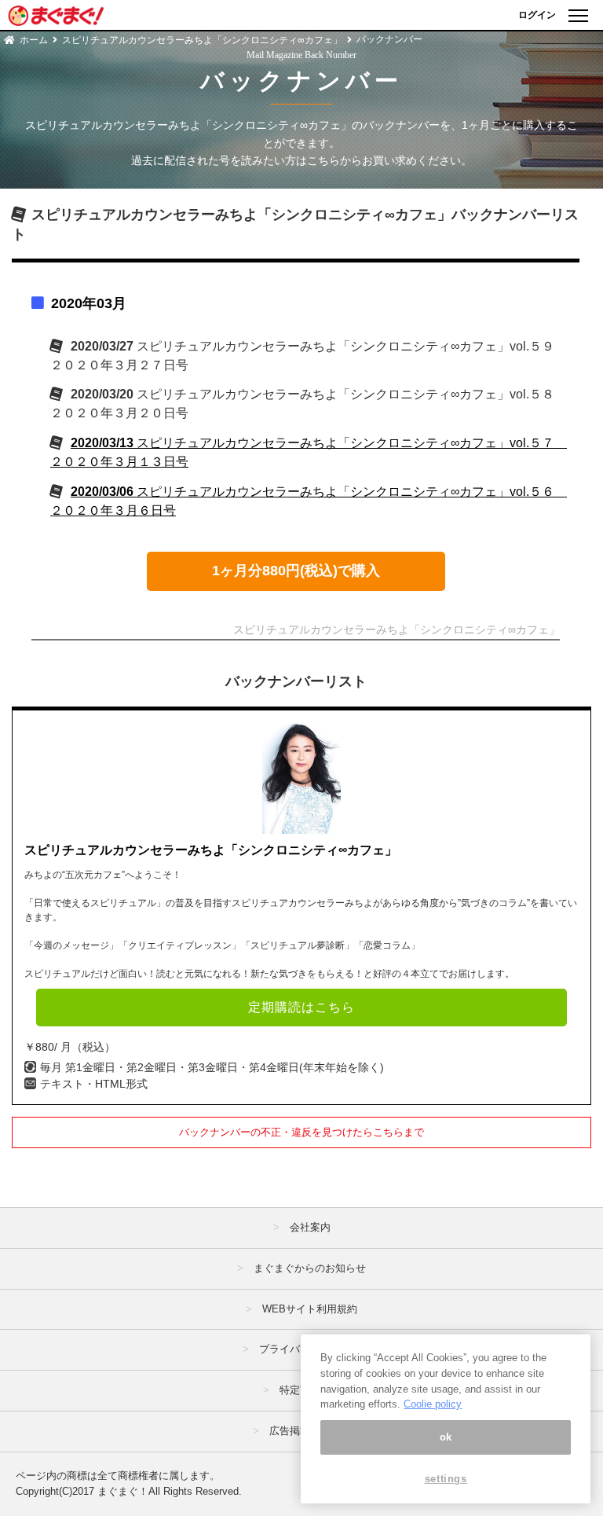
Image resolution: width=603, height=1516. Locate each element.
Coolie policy (433, 1404)
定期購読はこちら (301, 1007)
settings (446, 1479)
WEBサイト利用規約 (309, 1309)
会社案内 (310, 1227)
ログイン (537, 14)
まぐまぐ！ (122, 1491)
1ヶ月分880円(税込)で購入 (296, 570)
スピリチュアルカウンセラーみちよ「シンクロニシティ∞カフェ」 (202, 40)
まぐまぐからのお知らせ (310, 1268)
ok (446, 1437)
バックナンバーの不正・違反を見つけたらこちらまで (301, 1132)
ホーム (34, 40)
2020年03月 (88, 303)
